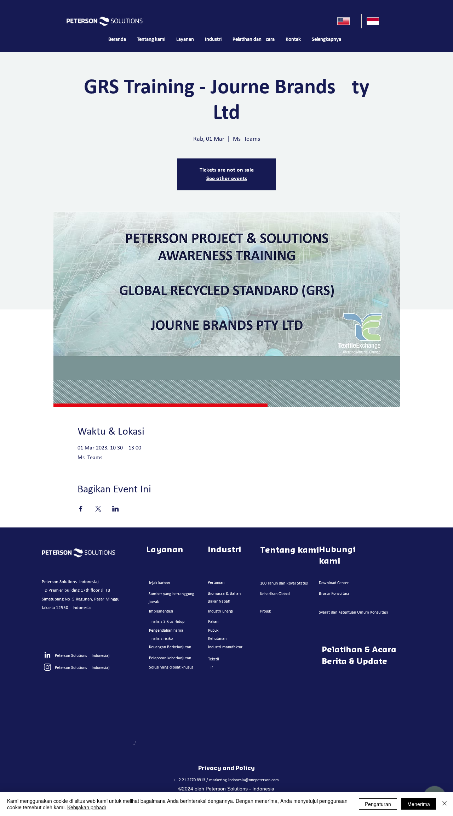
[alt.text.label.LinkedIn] (47, 655)
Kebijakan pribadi (86, 807)
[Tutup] (444, 804)
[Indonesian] (376, 21)
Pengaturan (378, 803)
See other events (226, 178)
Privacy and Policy (226, 768)
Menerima (418, 803)
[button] (185, 39)
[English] (346, 21)
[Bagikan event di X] (98, 509)
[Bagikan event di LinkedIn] (115, 509)
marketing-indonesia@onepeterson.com (244, 780)
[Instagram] (47, 667)
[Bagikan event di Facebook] (81, 509)
